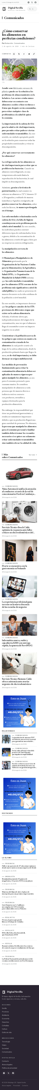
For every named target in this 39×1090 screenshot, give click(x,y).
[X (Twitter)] (32, 2)
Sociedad (5, 1048)
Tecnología (6, 1042)
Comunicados (14, 18)
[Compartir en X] (19, 54)
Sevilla (4, 1008)
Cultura (4, 1029)
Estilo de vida (6, 1032)
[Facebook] (35, 2)
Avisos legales (7, 1064)
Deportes (5, 1022)
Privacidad (16, 1085)
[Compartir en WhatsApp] (14, 54)
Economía (5, 1018)
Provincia (5, 1012)
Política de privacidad (9, 1068)
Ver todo (32, 455)
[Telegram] (28, 2)
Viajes (4, 1045)
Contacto (5, 1061)
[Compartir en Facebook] (24, 54)
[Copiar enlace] (34, 54)
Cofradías (5, 1025)
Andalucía (5, 1015)
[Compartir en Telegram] (29, 54)
